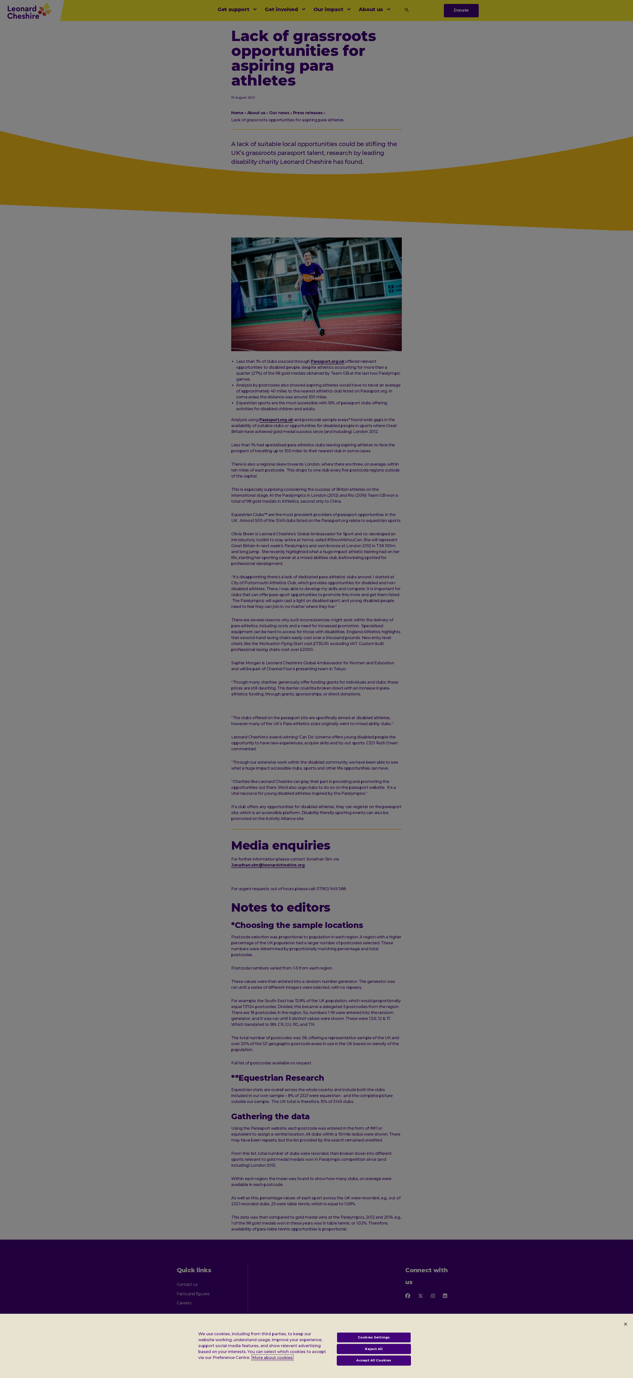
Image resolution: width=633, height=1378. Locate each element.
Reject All (373, 1349)
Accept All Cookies (373, 1360)
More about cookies (272, 1357)
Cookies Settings (374, 1337)
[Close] (625, 1324)
